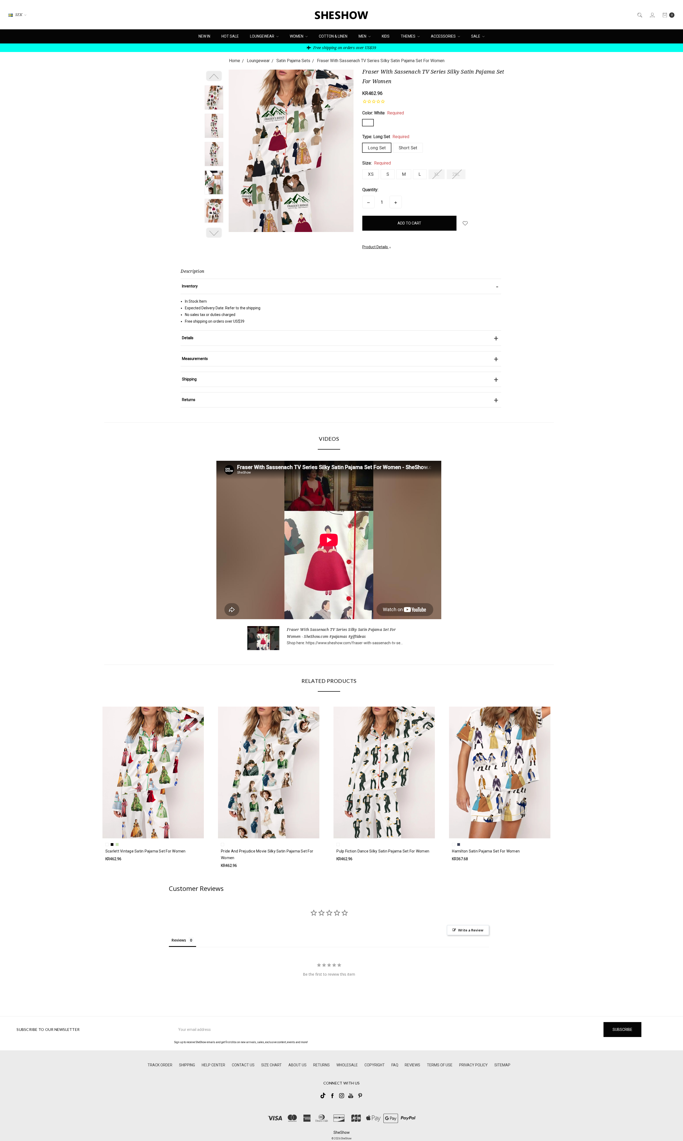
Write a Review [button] (470, 930)
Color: (383, 112)
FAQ (394, 1065)
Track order (160, 1065)
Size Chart (271, 1065)
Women (297, 36)
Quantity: (370, 189)
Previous (214, 76)
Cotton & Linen (333, 36)
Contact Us (243, 1065)
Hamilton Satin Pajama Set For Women (486, 851)
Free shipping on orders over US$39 (344, 47)
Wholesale (347, 1065)
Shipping (187, 1065)
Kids (386, 36)
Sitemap (502, 1065)
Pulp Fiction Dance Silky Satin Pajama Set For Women (382, 851)
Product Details (375, 247)
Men (363, 36)
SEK (18, 14)
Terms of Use (439, 1065)
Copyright (374, 1065)
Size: (376, 163)
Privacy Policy (473, 1065)
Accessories (443, 36)
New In (204, 36)
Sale (476, 36)
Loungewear (262, 36)
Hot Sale (230, 36)
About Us (297, 1065)
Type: (385, 136)
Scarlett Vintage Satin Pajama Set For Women (145, 851)
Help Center (213, 1065)
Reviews (412, 1065)
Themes (408, 36)
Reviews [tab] (179, 940)
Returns (321, 1065)
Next (214, 232)
